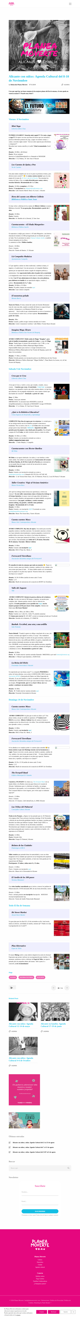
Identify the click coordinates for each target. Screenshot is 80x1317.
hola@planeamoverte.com (32, 1300)
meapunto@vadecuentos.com (34, 188)
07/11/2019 (32, 84)
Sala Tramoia (16, 627)
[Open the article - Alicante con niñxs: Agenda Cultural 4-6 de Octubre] (23, 1046)
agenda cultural (26, 977)
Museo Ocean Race (18, 485)
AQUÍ (31, 509)
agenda (13, 977)
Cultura (40, 1260)
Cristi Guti (41, 387)
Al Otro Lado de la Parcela (30, 178)
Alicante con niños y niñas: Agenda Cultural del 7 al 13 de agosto (33, 1147)
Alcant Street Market (18, 915)
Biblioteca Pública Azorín (20, 227)
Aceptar (41, 1312)
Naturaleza (40, 1262)
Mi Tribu (14, 451)
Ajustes (65, 1312)
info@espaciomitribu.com (16, 474)
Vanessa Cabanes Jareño (38, 238)
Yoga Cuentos (40, 1279)
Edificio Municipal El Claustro (22, 775)
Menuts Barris (16, 298)
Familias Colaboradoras (40, 1281)
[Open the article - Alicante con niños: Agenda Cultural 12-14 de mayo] (23, 1012)
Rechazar (53, 1312)
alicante (40, 977)
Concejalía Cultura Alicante (21, 809)
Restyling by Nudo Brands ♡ (43, 1303)
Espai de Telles (16, 948)
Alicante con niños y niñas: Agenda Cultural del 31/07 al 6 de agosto (34, 1152)
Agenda (66, 84)
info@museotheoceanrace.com (19, 511)
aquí (30, 548)
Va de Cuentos (16, 167)
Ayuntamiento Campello (20, 259)
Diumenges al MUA (18, 848)
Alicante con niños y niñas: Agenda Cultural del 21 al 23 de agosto (33, 1142)
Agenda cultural (40, 1267)
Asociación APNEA (14, 676)
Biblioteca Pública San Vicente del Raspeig (26, 332)
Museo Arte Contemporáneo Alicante (24, 522)
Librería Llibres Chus (19, 129)
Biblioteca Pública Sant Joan (24, 199)
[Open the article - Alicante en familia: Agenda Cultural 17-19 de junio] (55, 1012)
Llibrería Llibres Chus (19, 378)
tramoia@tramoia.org (63, 654)
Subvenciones (45, 1300)
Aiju (13, 590)
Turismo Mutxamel (18, 880)
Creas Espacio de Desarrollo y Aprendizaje (26, 415)
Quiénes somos (40, 1276)
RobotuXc (31, 428)
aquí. (33, 287)
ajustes (18, 1315)
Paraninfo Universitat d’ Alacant (22, 665)
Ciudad (40, 1264)
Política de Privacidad (56, 1300)
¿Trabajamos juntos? (40, 1283)
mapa (40, 603)
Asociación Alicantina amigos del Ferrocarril (26, 558)
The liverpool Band (39, 782)
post (30, 425)
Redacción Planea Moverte (19, 84)
